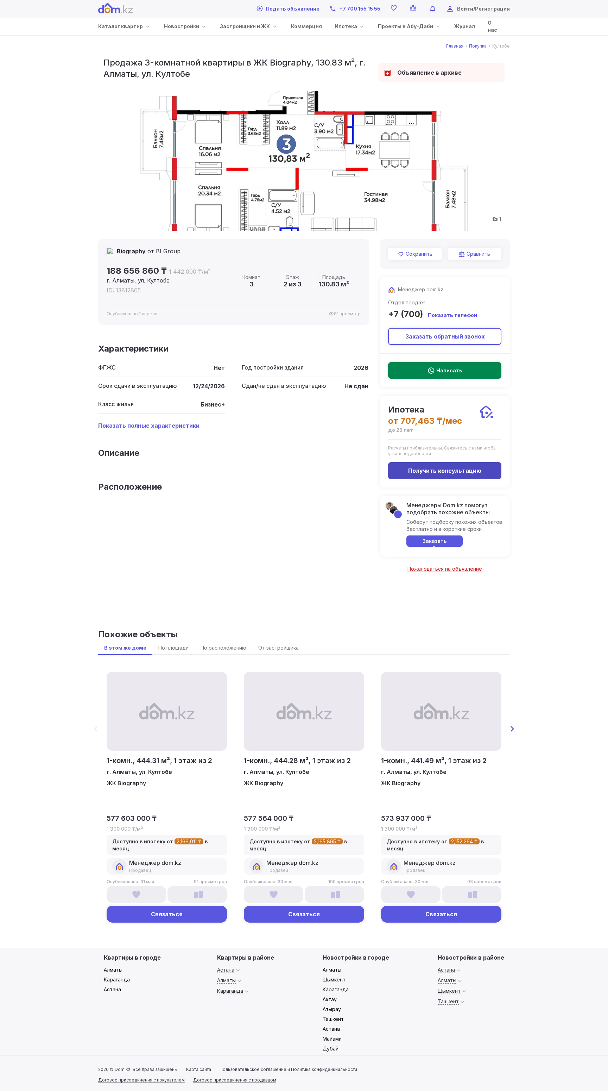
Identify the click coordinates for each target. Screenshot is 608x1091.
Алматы (113, 970)
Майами (332, 1039)
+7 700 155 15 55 (359, 9)
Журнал (464, 26)
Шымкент (334, 979)
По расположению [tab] (223, 648)
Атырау (332, 1009)
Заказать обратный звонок (444, 336)
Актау (330, 999)
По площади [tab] (173, 648)
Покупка (478, 46)
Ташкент (333, 1019)
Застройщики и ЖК (245, 26)
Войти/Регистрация (483, 9)
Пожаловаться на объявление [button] (444, 569)
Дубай (330, 1049)
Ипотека (346, 26)
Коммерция (306, 26)
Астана (112, 989)
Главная (454, 46)
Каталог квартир (120, 26)
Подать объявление (292, 9)
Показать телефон (452, 315)
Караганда (117, 979)
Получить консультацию (444, 470)
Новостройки (181, 26)
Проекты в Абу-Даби (405, 26)
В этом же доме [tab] (125, 648)
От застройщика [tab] (278, 648)
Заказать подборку (434, 542)
